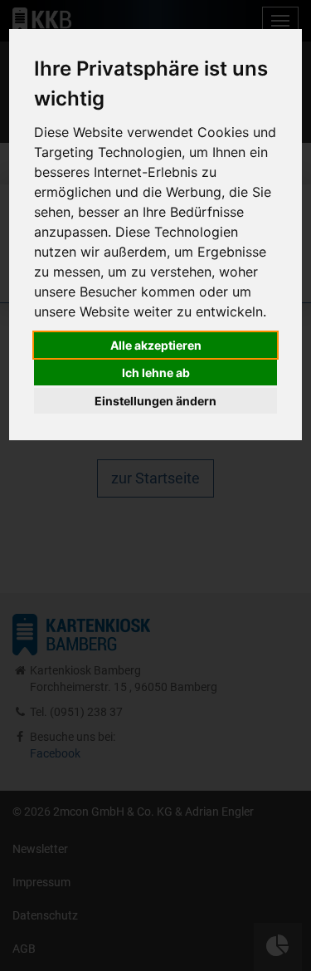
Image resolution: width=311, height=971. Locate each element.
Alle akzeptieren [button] (156, 345)
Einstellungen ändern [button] (155, 401)
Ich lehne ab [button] (156, 372)
